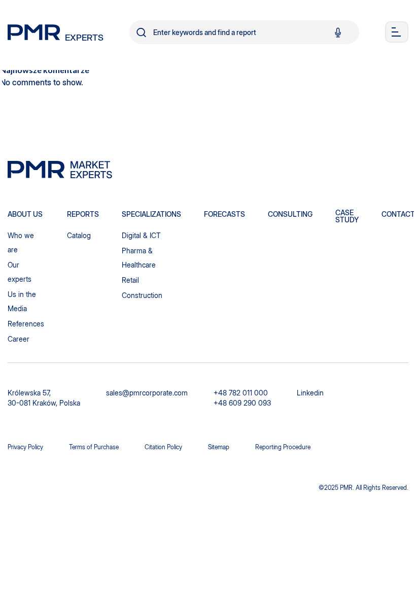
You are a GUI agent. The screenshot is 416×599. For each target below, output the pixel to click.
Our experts (19, 271)
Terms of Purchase (94, 447)
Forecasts (224, 214)
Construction (142, 295)
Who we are (21, 242)
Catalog (79, 235)
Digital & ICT (141, 235)
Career (18, 339)
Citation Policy (163, 447)
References (26, 323)
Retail (130, 280)
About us (25, 214)
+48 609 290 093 (242, 402)
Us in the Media (22, 301)
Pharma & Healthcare (139, 257)
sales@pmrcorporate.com (147, 392)
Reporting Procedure (282, 447)
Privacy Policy (25, 447)
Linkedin (310, 392)
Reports (83, 214)
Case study (347, 216)
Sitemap (218, 447)
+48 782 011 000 (241, 392)
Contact (398, 214)
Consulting (290, 214)
